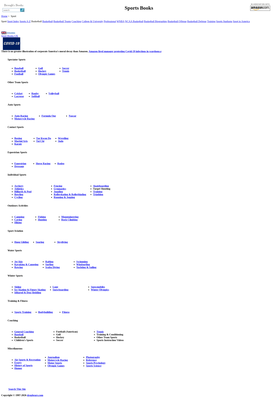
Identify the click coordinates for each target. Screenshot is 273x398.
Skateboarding (101, 186)
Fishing (42, 216)
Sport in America (241, 21)
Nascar (72, 116)
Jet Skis (18, 261)
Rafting (49, 261)
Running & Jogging (64, 197)
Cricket (18, 93)
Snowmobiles (98, 287)
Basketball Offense (177, 21)
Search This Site (17, 389)
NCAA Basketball (134, 21)
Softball (35, 96)
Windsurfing (83, 264)
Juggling (58, 191)
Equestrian (20, 163)
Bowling (18, 194)
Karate (18, 144)
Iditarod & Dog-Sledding (27, 292)
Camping (19, 216)
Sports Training (22, 312)
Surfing (49, 264)
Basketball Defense (196, 21)
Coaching (76, 21)
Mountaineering (70, 216)
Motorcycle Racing (24, 118)
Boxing (18, 138)
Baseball (18, 68)
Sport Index (13, 21)
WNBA (120, 21)
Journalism (54, 357)
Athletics (19, 188)
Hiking (18, 222)
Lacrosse (19, 96)
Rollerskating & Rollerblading (70, 194)
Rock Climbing (69, 219)
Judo (60, 141)
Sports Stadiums (224, 21)
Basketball (47, 21)
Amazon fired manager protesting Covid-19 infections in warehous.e (125, 51)
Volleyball (54, 93)
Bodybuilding (45, 312)
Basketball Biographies (155, 21)
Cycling (18, 197)
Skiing (17, 287)
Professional (110, 21)
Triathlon (98, 194)
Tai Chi (40, 141)
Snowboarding (60, 289)
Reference (91, 360)
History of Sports (23, 365)
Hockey (42, 71)
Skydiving (62, 242)
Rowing (18, 267)
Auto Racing (21, 116)
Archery (18, 186)
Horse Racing (43, 163)
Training (211, 21)
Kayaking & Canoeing (26, 264)
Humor (18, 368)
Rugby (35, 93)
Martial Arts (21, 141)
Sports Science (93, 365)
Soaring (40, 242)
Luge (55, 287)
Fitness (66, 312)
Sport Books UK (9, 36)
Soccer (65, 68)
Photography (93, 357)
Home (4, 16)
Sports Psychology (96, 363)
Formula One (49, 116)
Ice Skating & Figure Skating (30, 289)
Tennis (65, 71)
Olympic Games (46, 74)
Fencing (58, 186)
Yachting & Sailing (86, 267)
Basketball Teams (62, 21)
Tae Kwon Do (43, 138)
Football (18, 74)
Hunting (42, 219)
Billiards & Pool (22, 191)
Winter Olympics (100, 289)
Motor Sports (55, 363)
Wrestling (63, 138)
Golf (40, 68)
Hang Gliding (21, 242)
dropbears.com (35, 395)
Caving (18, 219)
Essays (17, 362)
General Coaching (24, 331)
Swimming (82, 261)
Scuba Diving (52, 267)
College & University (92, 21)
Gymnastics (60, 188)
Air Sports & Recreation (27, 359)
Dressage (19, 166)
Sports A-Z (25, 21)
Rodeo (60, 163)
